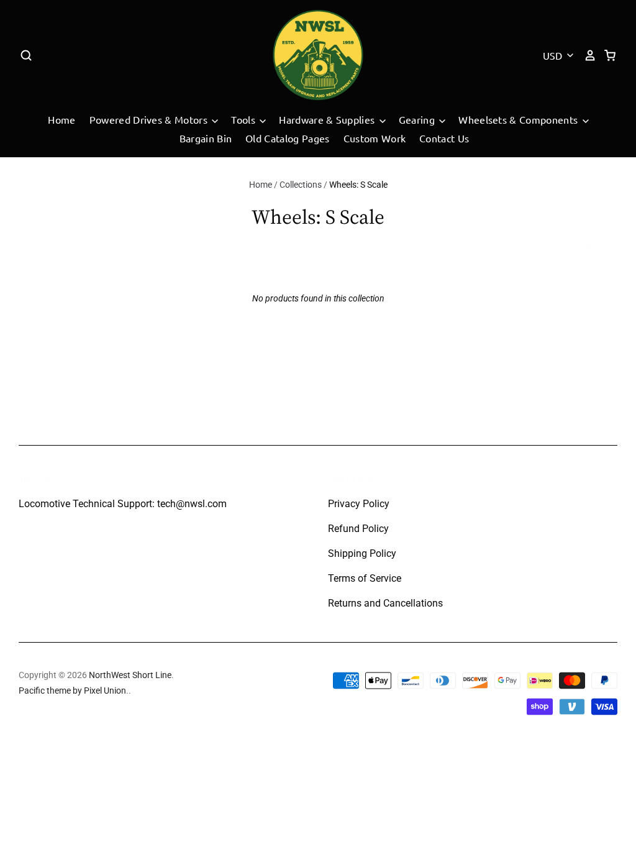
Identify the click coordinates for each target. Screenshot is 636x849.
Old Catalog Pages (287, 138)
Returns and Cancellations (385, 603)
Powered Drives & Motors (150, 119)
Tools (244, 119)
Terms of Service (364, 578)
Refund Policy (358, 529)
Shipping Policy (362, 553)
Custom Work (374, 138)
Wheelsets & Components (519, 119)
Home (61, 119)
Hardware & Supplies (328, 119)
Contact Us (444, 138)
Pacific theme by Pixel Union (72, 690)
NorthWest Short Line (130, 675)
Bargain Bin (205, 138)
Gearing (418, 119)
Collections (300, 185)
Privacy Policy (358, 504)
